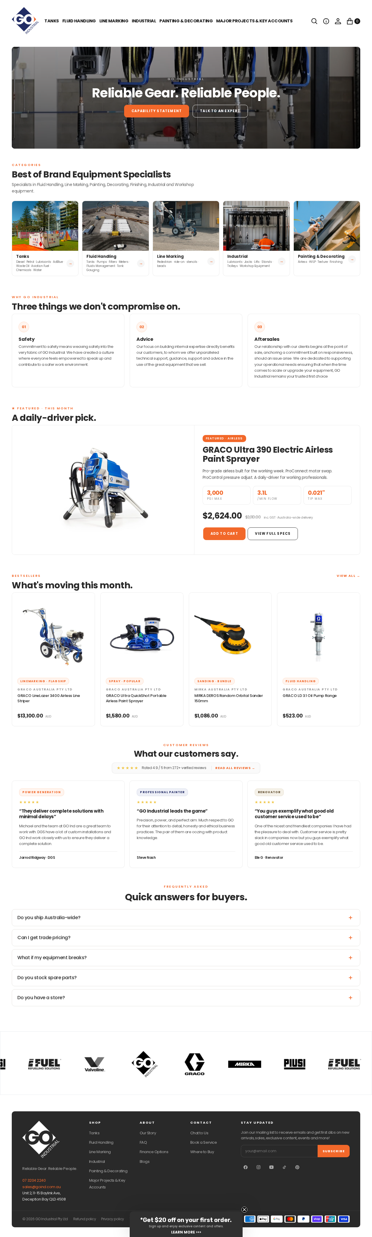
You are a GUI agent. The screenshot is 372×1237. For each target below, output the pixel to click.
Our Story (148, 1133)
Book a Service (203, 1142)
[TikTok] (284, 1167)
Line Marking (113, 21)
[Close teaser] (244, 1210)
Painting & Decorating (186, 21)
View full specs (273, 533)
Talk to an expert (220, 111)
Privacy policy (112, 1219)
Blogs (145, 1161)
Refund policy (84, 1219)
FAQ (143, 1142)
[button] (326, 21)
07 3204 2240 (34, 1180)
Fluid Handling (79, 21)
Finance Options (154, 1152)
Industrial (144, 21)
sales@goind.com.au (41, 1186)
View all (348, 576)
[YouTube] (271, 1167)
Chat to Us (199, 1133)
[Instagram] (258, 1167)
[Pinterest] (297, 1167)
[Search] (314, 21)
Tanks (94, 1133)
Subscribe (334, 1151)
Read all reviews (235, 768)
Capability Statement (156, 111)
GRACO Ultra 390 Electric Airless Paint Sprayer (268, 454)
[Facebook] (245, 1167)
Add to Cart (224, 533)
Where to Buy (202, 1152)
